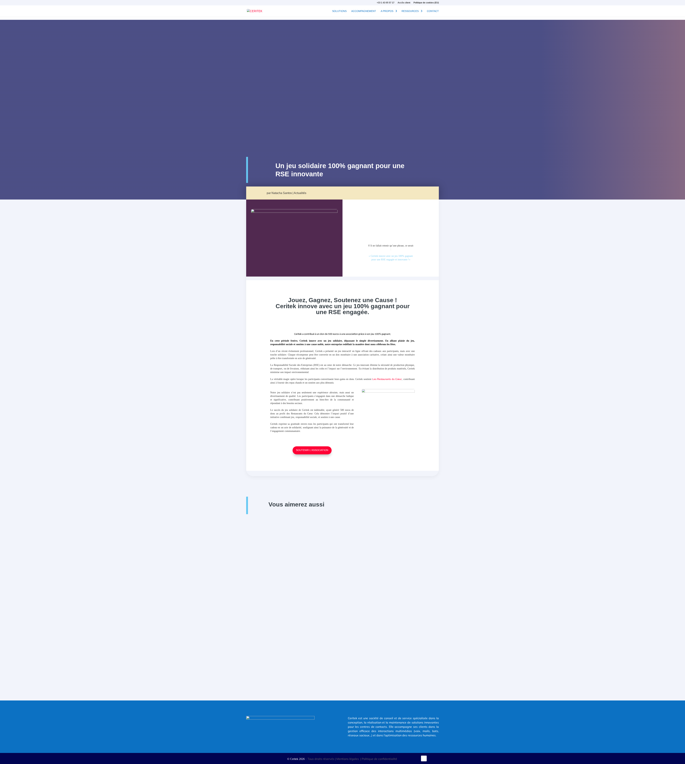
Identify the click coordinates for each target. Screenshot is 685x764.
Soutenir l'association (312, 450)
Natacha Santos (282, 193)
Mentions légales (348, 759)
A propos (387, 11)
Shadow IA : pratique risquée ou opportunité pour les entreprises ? (294, 530)
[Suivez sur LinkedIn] (424, 758)
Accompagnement (363, 11)
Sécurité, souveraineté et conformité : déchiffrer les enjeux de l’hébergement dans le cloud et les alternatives (337, 585)
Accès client (404, 3)
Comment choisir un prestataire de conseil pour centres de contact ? (297, 641)
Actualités (300, 193)
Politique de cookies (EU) (426, 3)
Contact (433, 11)
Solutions (339, 11)
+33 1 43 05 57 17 (385, 3)
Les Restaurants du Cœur (387, 379)
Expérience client (266, 647)
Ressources (410, 11)
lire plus (250, 552)
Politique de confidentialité (380, 759)
